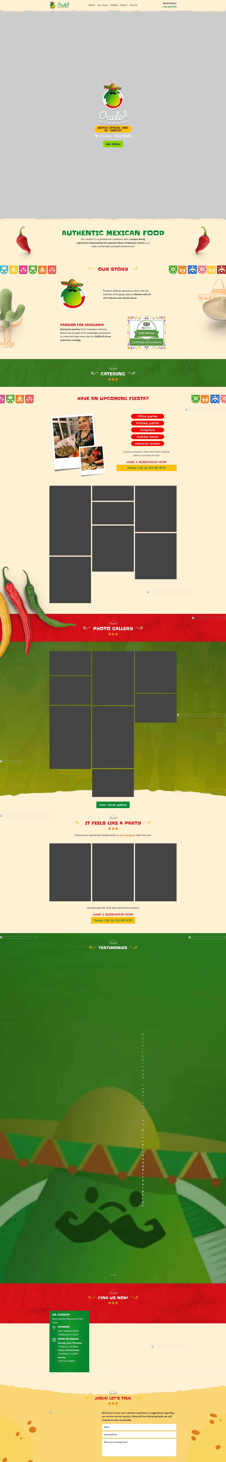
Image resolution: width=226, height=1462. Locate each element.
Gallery (114, 5)
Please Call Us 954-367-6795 (146, 468)
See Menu (113, 146)
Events (123, 5)
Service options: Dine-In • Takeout (113, 131)
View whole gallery (113, 805)
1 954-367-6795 (169, 7)
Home (92, 5)
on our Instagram (126, 835)
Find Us (133, 5)
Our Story (102, 5)
